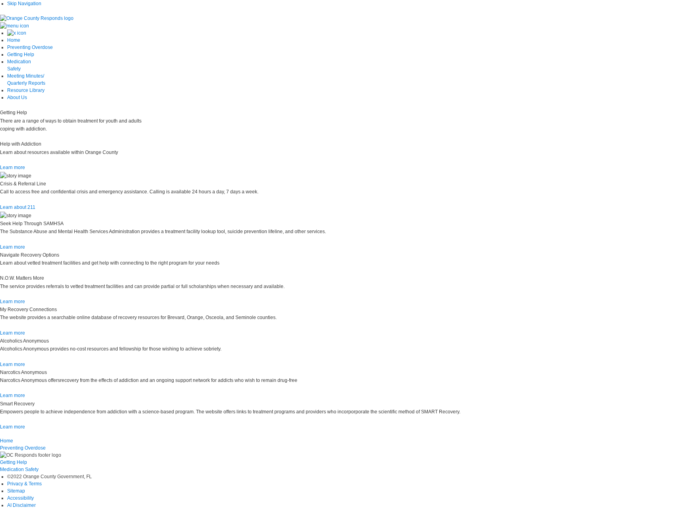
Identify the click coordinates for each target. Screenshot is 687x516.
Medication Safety (19, 469)
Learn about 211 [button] (17, 207)
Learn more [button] (12, 167)
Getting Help (13, 462)
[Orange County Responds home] (37, 18)
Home (6, 441)
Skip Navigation (24, 3)
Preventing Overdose (23, 448)
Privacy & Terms (24, 484)
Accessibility (20, 498)
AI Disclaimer (21, 505)
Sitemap (16, 491)
